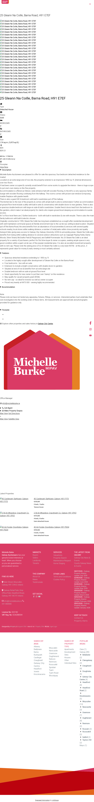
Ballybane (38, 649)
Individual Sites (70, 663)
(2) (86, 737)
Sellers (35, 558)
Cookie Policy (59, 579)
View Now (4, 167)
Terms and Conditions (62, 577)
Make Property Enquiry (13, 411)
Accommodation (8, 287)
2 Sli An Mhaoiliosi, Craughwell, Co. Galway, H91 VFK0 (55, 513)
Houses (67, 657)
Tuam (51, 670)
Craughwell (38, 660)
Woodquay (53, 676)
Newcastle (53, 651)
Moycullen (53, 648)
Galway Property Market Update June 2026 (82, 580)
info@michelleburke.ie (11, 403)
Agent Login (53, 626)
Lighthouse (55, 800)
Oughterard (54, 656)
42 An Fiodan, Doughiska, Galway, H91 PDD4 (51, 527)
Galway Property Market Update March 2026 (82, 593)
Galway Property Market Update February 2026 (82, 599)
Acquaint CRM (21, 626)
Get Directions (14, 413)
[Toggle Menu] (90, 4)
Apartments (69, 649)
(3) (87, 729)
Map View (4, 413)
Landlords (37, 560)
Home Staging (59, 563)
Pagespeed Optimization (42, 800)
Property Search (60, 558)
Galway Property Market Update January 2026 (82, 605)
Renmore (53, 662)
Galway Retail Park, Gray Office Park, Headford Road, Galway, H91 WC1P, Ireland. (13, 593)
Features (5, 253)
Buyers (35, 555)
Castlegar (37, 657)
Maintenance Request (62, 561)
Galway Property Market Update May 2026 (82, 586)
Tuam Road (53, 673)
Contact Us (78, 618)
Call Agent (8, 408)
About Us (36, 576)
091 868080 (7, 604)
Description (6, 170)
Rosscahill (53, 664)
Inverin (36, 671)
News (35, 579)
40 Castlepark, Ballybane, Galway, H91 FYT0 (51, 499)
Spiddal (52, 667)
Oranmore (53, 653)
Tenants (36, 563)
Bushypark (38, 655)
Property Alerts (80, 621)
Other (66, 660)
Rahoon (52, 659)
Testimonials (38, 582)
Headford (37, 669)
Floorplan (5, 310)
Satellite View (13, 419)
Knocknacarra (39, 674)
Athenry (37, 646)
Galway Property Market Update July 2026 (82, 573)
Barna (36, 652)
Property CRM (40, 626)
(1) (83, 649)
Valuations (57, 555)
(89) (84, 652)
